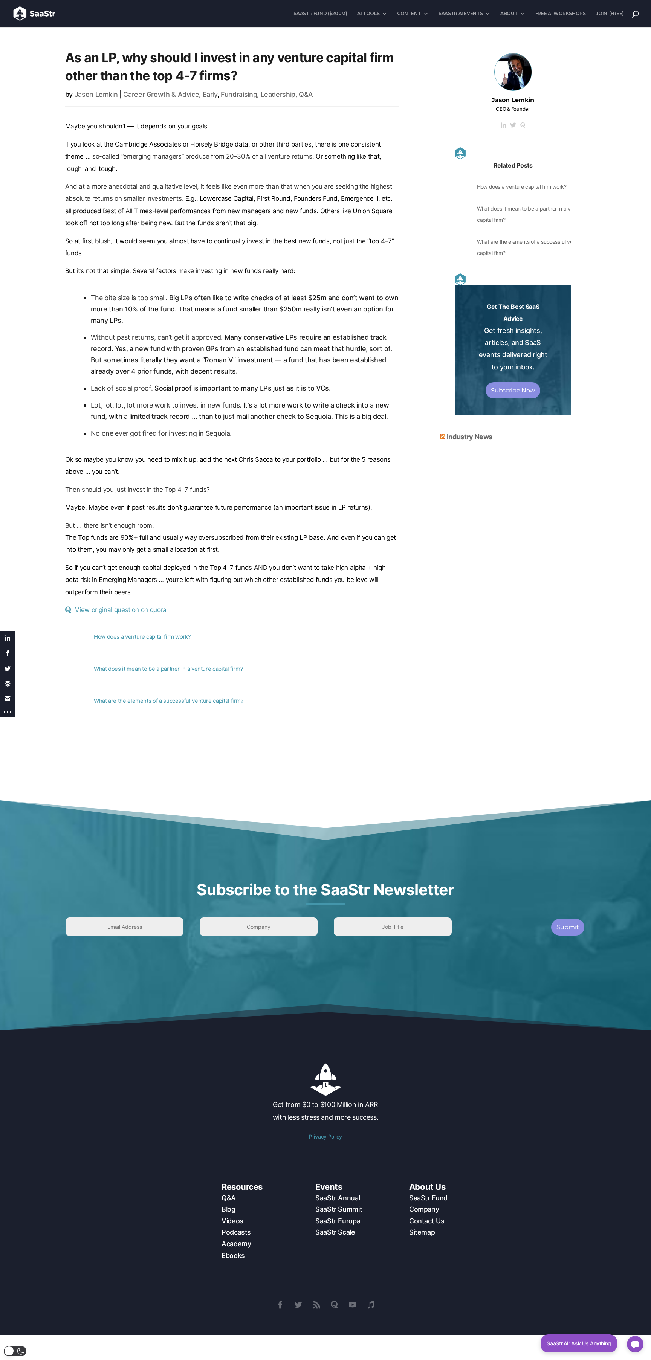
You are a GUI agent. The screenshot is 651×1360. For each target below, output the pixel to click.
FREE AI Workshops (560, 13)
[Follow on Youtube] (352, 1304)
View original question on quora (120, 610)
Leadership (278, 94)
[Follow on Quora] (334, 1304)
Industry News (469, 437)
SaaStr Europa (337, 1221)
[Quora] (523, 125)
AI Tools (368, 13)
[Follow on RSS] (316, 1304)
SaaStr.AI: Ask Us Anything (579, 1343)
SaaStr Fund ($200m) (320, 13)
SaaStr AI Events (461, 13)
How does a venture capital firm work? (142, 636)
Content (409, 13)
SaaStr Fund (428, 1198)
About (509, 13)
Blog (228, 1209)
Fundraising (239, 94)
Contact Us (426, 1221)
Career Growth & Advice (161, 94)
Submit (567, 927)
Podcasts (236, 1232)
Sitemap (422, 1232)
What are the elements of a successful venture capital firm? (169, 700)
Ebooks (233, 1255)
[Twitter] (513, 125)
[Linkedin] (503, 125)
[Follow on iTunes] (370, 1304)
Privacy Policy (325, 1136)
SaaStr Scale (335, 1232)
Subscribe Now (513, 390)
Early (210, 94)
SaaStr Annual (337, 1198)
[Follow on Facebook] (280, 1304)
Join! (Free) (610, 13)
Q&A (306, 94)
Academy (236, 1244)
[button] (15, 1351)
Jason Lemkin (96, 94)
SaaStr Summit (338, 1209)
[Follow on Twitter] (298, 1304)
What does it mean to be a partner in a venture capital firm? (168, 668)
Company (424, 1209)
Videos (232, 1221)
